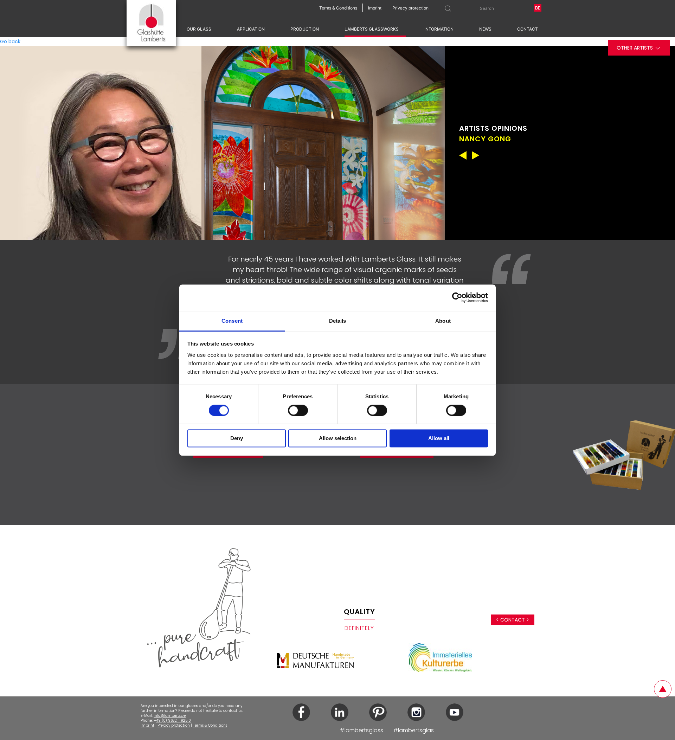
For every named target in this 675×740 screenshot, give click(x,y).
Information (439, 29)
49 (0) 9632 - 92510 (173, 720)
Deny (236, 439)
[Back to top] (662, 689)
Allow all (438, 439)
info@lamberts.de (170, 715)
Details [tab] (337, 321)
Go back (10, 41)
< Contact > (512, 619)
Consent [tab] (232, 321)
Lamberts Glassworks (372, 29)
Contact (527, 29)
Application (251, 29)
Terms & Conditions (210, 725)
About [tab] (443, 321)
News (485, 29)
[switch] (298, 410)
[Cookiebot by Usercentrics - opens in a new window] (457, 297)
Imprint (147, 725)
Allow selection (337, 439)
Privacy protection (174, 725)
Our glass (199, 29)
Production (304, 29)
